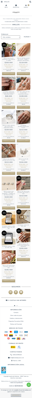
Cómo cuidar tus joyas (16, 315)
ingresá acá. (28, 381)
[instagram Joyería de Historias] (11, 292)
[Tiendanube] (16, 386)
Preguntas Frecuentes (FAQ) (16, 321)
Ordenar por (4, 34)
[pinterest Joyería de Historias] (21, 292)
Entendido (16, 395)
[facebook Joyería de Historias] (16, 292)
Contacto (16, 312)
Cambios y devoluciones (16, 318)
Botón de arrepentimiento (17, 382)
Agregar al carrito (8, 73)
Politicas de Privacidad (16, 324)
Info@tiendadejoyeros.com (17, 358)
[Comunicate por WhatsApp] (29, 385)
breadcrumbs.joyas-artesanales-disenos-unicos (17, 18)
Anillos (16, 20)
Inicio (4, 18)
